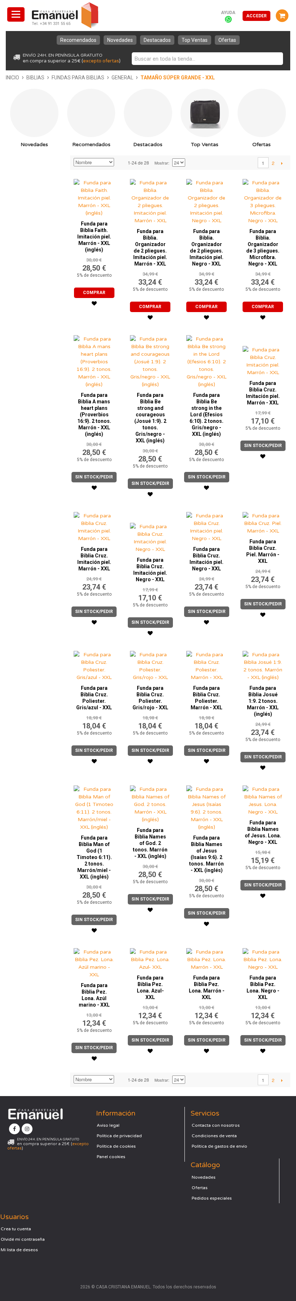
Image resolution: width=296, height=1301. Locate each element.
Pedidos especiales (212, 1198)
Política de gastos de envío (219, 1146)
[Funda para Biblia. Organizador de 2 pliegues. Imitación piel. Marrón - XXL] (150, 199)
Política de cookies (116, 1146)
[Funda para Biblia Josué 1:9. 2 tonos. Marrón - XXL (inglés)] (263, 664)
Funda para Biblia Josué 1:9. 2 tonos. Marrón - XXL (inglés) (263, 701)
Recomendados (78, 40)
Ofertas (227, 40)
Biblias (35, 77)
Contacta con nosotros (216, 1125)
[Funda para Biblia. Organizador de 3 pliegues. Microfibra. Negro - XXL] (263, 199)
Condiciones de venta (214, 1135)
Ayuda (228, 12)
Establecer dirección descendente (120, 162)
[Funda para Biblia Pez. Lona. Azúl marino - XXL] (94, 961)
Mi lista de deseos (19, 1249)
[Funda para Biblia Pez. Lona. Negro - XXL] (263, 958)
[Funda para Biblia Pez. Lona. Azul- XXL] (150, 958)
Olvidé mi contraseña (23, 1239)
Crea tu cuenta (16, 1228)
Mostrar (161, 163)
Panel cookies (111, 1156)
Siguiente (282, 163)
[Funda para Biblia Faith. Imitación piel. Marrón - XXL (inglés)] (94, 196)
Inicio (12, 77)
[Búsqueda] (276, 58)
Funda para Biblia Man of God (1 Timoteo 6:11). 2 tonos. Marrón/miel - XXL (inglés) (94, 857)
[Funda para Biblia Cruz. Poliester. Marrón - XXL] (207, 664)
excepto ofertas (101, 61)
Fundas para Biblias (78, 77)
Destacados (157, 40)
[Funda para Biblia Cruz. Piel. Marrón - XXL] (263, 521)
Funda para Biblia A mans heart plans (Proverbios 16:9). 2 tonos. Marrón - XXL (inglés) (94, 414)
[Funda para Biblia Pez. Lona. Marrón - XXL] (207, 958)
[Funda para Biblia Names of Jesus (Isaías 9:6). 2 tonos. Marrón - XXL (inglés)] (207, 806)
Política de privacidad (119, 1135)
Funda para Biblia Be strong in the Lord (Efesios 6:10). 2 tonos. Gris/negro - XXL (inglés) (206, 414)
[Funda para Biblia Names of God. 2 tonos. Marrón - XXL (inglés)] (150, 802)
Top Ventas (195, 40)
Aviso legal (108, 1125)
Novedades (120, 40)
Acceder (256, 15)
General (122, 77)
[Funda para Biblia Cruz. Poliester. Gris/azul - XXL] (94, 664)
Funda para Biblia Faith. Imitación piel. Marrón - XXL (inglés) (94, 237)
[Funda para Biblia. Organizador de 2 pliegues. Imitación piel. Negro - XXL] (207, 199)
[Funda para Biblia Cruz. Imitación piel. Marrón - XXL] (263, 354)
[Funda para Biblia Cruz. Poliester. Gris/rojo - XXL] (150, 664)
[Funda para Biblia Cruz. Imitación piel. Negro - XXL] (150, 530)
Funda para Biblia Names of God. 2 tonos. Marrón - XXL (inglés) (150, 843)
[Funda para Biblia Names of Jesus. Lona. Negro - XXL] (263, 799)
